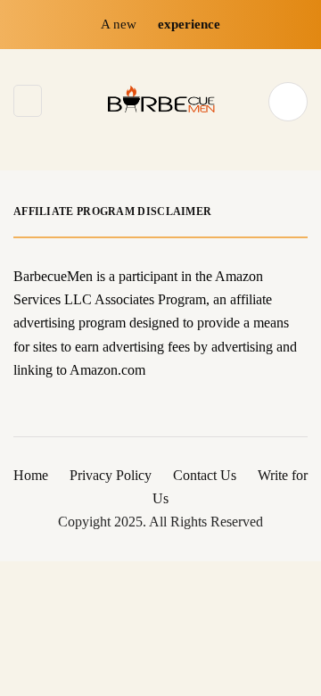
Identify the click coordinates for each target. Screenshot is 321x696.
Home (30, 475)
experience (189, 24)
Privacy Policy (111, 475)
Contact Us (204, 475)
